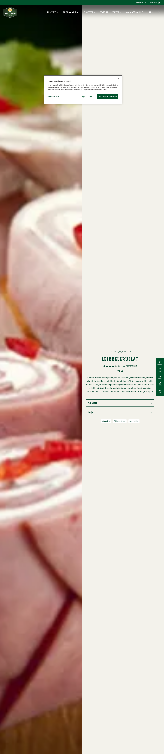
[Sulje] (118, 78)
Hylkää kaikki (87, 96)
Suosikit (139, 3)
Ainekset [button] (92, 403)
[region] (83, 89)
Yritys (115, 12)
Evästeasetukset (54, 96)
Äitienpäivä (134, 421)
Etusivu (110, 352)
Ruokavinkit (69, 12)
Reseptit (51, 12)
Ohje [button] (90, 412)
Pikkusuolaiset (119, 421)
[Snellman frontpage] (10, 12)
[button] (59, 12)
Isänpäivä (106, 421)
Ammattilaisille (134, 12)
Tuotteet (88, 12)
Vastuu (104, 12)
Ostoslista (153, 3)
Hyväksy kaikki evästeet (108, 96)
